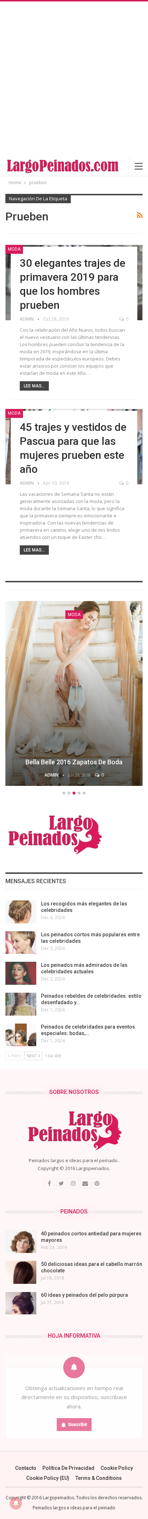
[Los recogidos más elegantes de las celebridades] (20, 911)
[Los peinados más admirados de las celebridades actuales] (20, 973)
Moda (14, 249)
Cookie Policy (117, 1468)
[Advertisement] (74, 79)
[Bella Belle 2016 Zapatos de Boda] (74, 693)
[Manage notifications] (16, 1503)
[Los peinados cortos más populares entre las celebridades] (20, 942)
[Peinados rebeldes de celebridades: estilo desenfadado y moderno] (20, 1004)
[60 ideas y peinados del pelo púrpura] (20, 1303)
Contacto (25, 1468)
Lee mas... (34, 385)
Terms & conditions (98, 1478)
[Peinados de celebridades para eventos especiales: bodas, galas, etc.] (20, 1035)
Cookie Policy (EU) (47, 1478)
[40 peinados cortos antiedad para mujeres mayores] (20, 1241)
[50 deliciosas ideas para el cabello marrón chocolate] (20, 1272)
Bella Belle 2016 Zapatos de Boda (74, 762)
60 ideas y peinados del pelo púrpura (84, 1295)
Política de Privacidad (68, 1468)
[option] (74, 694)
